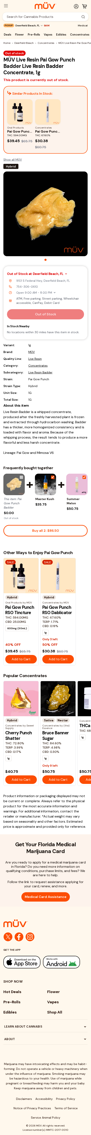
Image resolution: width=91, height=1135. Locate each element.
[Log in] (76, 6)
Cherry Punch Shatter (18, 735)
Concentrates (79, 34)
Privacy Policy (65, 1099)
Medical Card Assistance (45, 897)
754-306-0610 (27, 287)
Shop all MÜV (12, 160)
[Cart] (84, 6)
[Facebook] (19, 937)
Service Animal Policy (45, 1117)
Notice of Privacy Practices (32, 1108)
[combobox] (43, 16)
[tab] (45, 260)
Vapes (48, 34)
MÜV (31, 352)
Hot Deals (12, 991)
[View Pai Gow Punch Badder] (14, 484)
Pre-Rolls (34, 34)
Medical (83, 25)
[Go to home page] (45, 923)
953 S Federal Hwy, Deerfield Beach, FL (43, 281)
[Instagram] (30, 937)
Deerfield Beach (24, 43)
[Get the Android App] (61, 962)
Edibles (61, 34)
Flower (19, 34)
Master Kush (44, 499)
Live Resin (35, 359)
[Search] (83, 17)
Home (6, 43)
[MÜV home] (45, 5)
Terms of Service (66, 1108)
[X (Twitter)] (8, 937)
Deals (7, 34)
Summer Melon (73, 501)
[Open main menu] (5, 5)
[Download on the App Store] (21, 962)
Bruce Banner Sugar (55, 735)
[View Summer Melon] (77, 484)
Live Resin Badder (40, 372)
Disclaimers (24, 1099)
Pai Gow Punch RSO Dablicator (57, 610)
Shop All (54, 1012)
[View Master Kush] (45, 484)
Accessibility (44, 1099)
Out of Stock (45, 314)
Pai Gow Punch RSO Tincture (19, 610)
